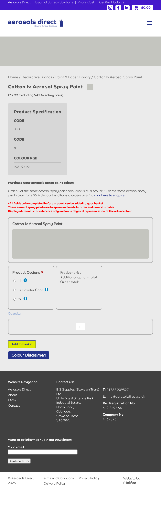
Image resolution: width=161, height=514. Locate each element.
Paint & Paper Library (73, 77)
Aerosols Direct (19, 2)
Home (13, 77)
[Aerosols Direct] (35, 23)
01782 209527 (117, 389)
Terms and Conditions (58, 478)
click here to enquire (109, 195)
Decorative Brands (36, 77)
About (12, 395)
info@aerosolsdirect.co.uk (126, 396)
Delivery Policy (54, 483)
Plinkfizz (129, 483)
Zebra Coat (86, 2)
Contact (14, 405)
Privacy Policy (89, 478)
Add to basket (22, 344)
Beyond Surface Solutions (54, 2)
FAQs (12, 400)
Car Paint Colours (111, 2)
